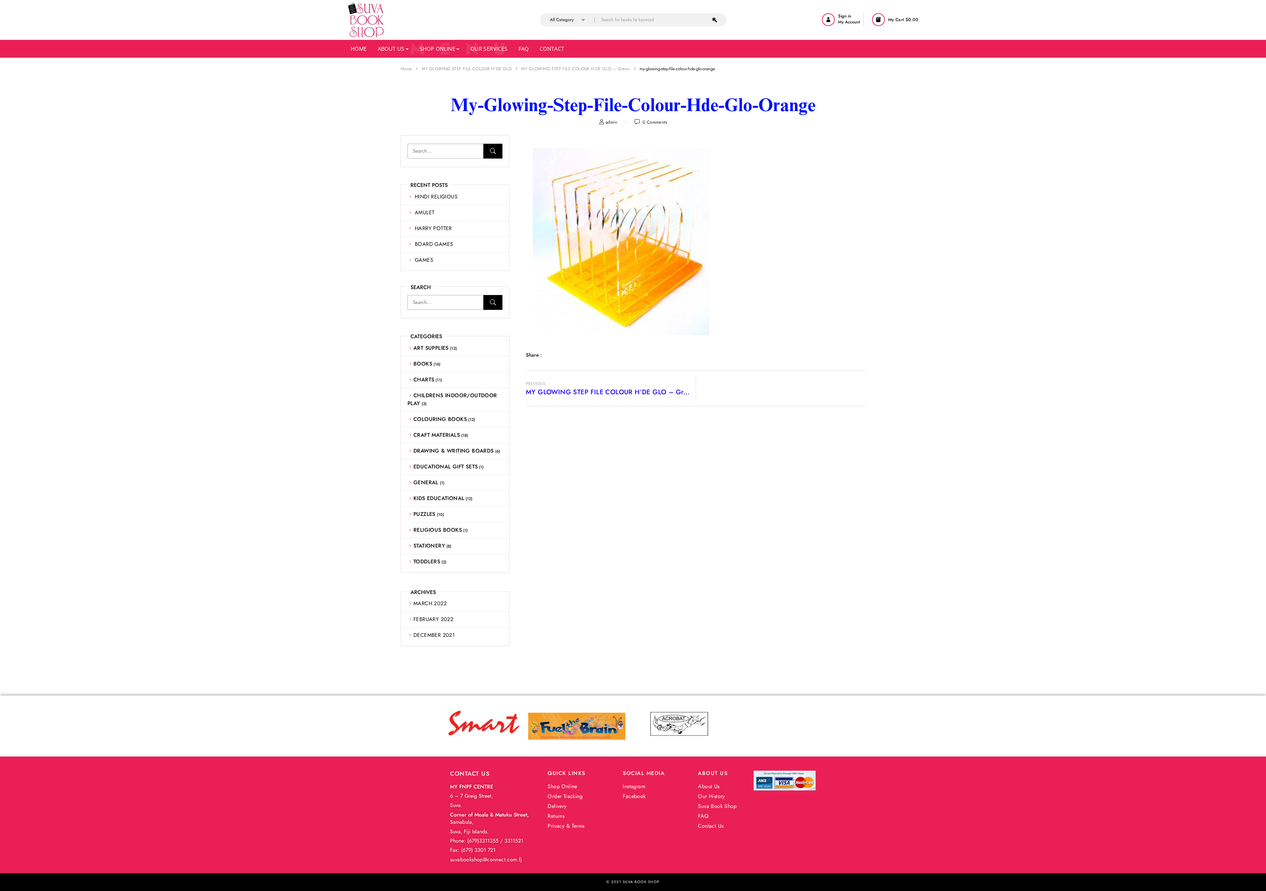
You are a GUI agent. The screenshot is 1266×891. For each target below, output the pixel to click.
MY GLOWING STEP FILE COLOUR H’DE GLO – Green (575, 69)
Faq (524, 48)
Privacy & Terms (566, 826)
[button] (896, 19)
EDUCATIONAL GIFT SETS (445, 466)
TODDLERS (426, 561)
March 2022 (430, 603)
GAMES (424, 260)
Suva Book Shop (717, 806)
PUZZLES (424, 514)
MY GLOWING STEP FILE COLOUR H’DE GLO (467, 69)
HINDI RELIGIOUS (436, 196)
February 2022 (433, 619)
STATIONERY (429, 545)
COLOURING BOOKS (440, 419)
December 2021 (434, 635)
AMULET (424, 212)
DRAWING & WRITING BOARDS (453, 451)
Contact (552, 48)
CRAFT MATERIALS (436, 435)
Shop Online (438, 48)
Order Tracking (565, 796)
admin (611, 122)
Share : (534, 355)
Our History (711, 796)
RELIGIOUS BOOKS (437, 530)
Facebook (634, 796)
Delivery (557, 806)
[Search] (492, 151)
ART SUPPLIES (431, 348)
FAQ (703, 816)
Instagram (634, 786)
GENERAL (425, 482)
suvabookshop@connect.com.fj (486, 859)
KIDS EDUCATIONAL (438, 498)
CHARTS (423, 379)
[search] (714, 19)
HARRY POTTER (433, 228)
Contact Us (710, 826)
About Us (392, 48)
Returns (556, 816)
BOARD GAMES (434, 244)
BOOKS (422, 364)
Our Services (489, 48)
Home (359, 48)
